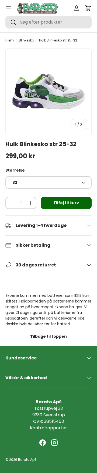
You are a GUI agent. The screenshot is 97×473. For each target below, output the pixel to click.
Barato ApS (27, 459)
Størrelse (15, 170)
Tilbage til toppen (48, 336)
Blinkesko (26, 40)
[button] (88, 8)
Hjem (9, 40)
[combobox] (48, 22)
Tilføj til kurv (66, 202)
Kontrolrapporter (48, 428)
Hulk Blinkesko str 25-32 (58, 40)
